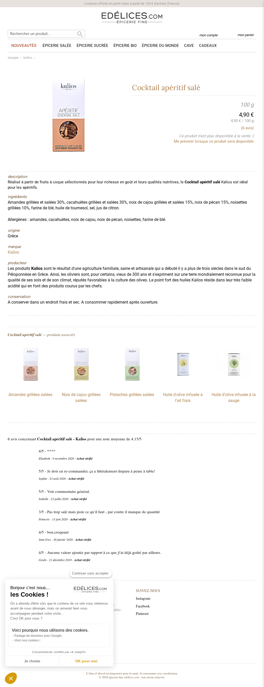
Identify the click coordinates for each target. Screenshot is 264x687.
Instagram (143, 598)
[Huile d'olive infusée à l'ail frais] (183, 385)
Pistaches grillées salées (132, 394)
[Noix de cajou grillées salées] (81, 385)
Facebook (143, 606)
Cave (189, 45)
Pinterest (142, 613)
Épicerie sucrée (92, 45)
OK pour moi (86, 661)
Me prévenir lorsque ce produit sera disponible (214, 141)
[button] (11, 678)
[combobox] (46, 34)
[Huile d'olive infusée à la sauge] (234, 385)
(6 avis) (247, 128)
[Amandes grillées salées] (30, 385)
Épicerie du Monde (160, 45)
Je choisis (32, 661)
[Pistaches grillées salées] (132, 385)
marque (13, 57)
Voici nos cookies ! (27, 640)
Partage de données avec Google (38, 636)
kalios (27, 57)
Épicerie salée (57, 45)
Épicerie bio (125, 45)
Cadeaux (208, 45)
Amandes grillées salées (30, 394)
